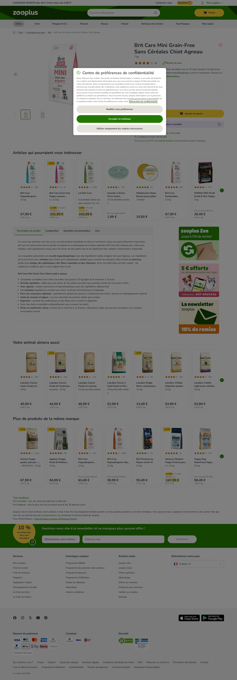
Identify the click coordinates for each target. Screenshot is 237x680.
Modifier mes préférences (119, 109)
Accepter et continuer (119, 118)
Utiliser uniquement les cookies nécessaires (120, 128)
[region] (119, 101)
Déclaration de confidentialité (143, 101)
